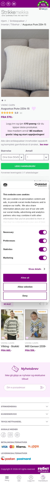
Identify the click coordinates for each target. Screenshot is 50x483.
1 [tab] (2, 100)
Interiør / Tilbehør (10, 24)
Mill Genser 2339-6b (35, 347)
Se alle (7, 304)
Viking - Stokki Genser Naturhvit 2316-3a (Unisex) (11, 347)
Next (47, 304)
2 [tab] (5, 100)
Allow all (25, 278)
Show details (34, 269)
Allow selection (25, 287)
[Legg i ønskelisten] (34, 108)
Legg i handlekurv (25, 166)
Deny (25, 296)
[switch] (43, 241)
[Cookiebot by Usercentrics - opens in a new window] (35, 185)
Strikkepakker (17, 21)
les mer (44, 144)
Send (42, 387)
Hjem (4, 21)
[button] (43, 6)
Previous (40, 304)
